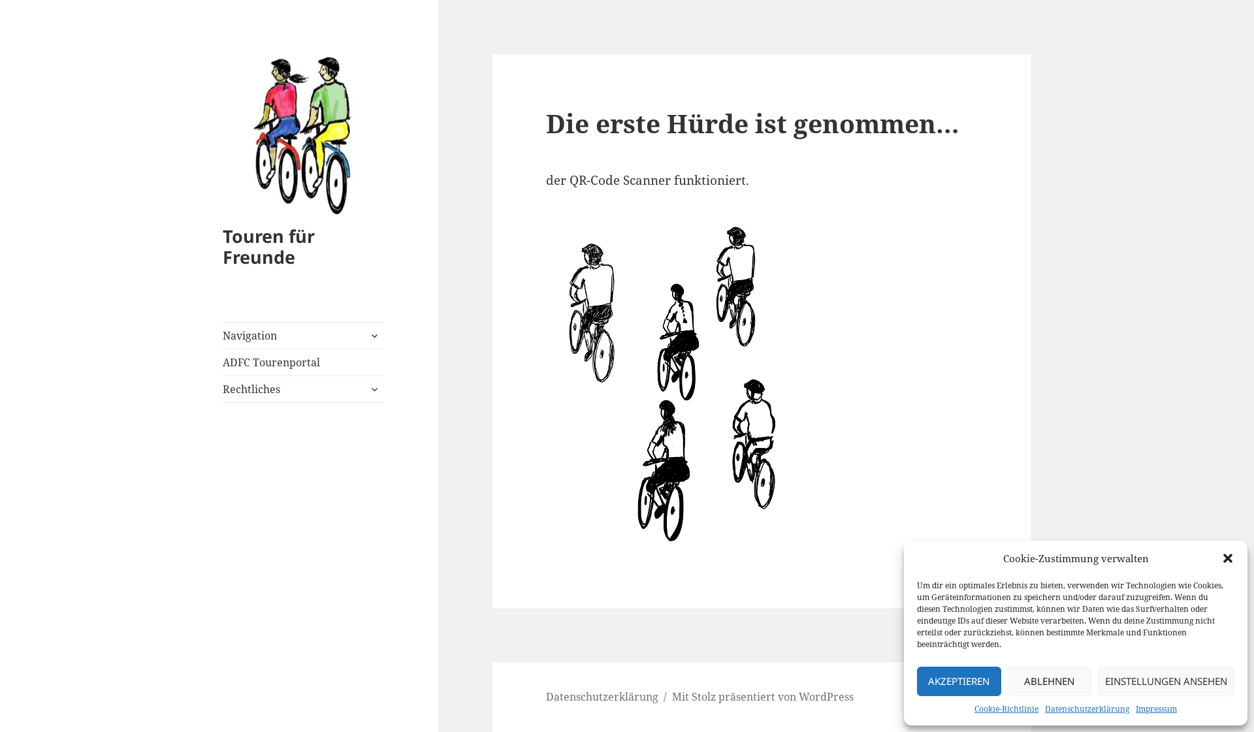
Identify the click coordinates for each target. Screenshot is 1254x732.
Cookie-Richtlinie (1006, 708)
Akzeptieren (958, 681)
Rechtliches (251, 389)
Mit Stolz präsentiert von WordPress (763, 697)
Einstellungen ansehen (1166, 681)
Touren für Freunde (269, 246)
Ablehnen (1049, 681)
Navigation (250, 335)
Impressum (1156, 708)
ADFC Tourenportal (271, 362)
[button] (1227, 558)
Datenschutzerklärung (1087, 708)
